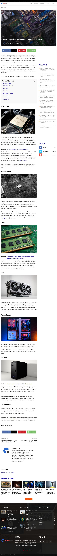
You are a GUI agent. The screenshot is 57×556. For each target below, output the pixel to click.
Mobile (14, 487)
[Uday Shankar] (4, 43)
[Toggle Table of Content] (33, 81)
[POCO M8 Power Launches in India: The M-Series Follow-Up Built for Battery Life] (51, 484)
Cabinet (8, 96)
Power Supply (9, 93)
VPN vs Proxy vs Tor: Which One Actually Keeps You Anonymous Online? (31, 519)
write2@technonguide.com (26, 549)
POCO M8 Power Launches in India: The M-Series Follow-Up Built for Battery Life (47, 91)
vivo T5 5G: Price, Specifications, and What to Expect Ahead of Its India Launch (47, 75)
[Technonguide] (4, 4)
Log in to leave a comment (7, 472)
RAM (7, 88)
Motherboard (9, 86)
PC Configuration (8, 425)
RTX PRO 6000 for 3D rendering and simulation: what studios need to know (47, 81)
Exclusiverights (13, 419)
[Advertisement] (47, 56)
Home (2, 7)
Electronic (3, 487)
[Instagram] (53, 1)
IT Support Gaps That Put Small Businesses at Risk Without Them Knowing (47, 102)
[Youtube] (50, 541)
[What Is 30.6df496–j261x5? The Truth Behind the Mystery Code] (40, 484)
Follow (54, 151)
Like (55, 147)
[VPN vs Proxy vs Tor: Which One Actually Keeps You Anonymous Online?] (22, 519)
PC (5, 7)
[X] (55, 1)
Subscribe (53, 155)
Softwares (37, 487)
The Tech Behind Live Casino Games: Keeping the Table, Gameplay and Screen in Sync (47, 117)
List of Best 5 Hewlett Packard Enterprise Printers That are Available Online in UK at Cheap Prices (20, 257)
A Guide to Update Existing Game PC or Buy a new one (19, 383)
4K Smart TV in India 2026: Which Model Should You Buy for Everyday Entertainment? (47, 69)
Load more (28, 499)
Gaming (25, 487)
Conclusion (6, 99)
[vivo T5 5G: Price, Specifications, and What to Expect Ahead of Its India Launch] (17, 484)
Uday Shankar (10, 43)
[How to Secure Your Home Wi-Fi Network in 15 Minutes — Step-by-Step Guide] (22, 512)
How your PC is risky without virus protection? (17, 149)
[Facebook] (51, 1)
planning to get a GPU (22, 160)
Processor (8, 83)
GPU (7, 91)
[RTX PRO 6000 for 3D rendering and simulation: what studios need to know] (28, 484)
